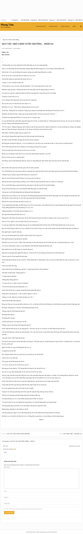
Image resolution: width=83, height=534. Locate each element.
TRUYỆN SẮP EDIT (65, 26)
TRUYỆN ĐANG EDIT (41, 26)
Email (6, 497)
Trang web (7, 503)
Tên (5, 491)
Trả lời (5, 452)
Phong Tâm (7, 24)
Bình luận (7, 467)
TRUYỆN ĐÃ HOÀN (53, 26)
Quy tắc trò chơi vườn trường (11, 39)
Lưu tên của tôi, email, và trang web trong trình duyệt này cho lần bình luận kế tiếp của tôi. (23, 508)
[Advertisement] (39, 9)
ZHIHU (74, 26)
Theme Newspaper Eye (41, 532)
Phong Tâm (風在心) (17, 48)
